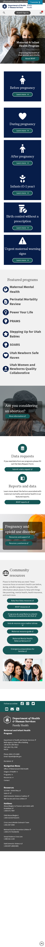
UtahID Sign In (22, 12)
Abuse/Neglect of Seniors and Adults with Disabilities (19, 807)
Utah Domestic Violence (13, 843)
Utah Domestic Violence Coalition (16, 796)
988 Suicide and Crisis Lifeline (15, 799)
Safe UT (8, 793)
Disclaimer (8, 761)
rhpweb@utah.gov (14, 756)
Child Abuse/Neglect (11, 815)
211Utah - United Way (12, 790)
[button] (35, 2)
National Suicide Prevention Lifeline (17, 829)
